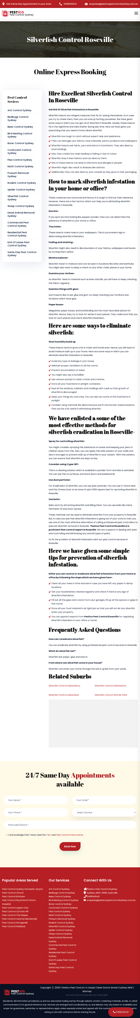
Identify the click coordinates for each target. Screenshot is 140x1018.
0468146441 (70, 3)
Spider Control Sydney (21, 189)
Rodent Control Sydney (22, 183)
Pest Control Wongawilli (14, 922)
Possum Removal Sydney (18, 174)
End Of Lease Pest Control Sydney (19, 244)
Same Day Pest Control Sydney (22, 253)
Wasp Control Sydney (21, 206)
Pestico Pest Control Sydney (102, 889)
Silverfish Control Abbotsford (110, 685)
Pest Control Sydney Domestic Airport (22, 889)
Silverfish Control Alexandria (64, 695)
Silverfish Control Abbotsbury (64, 685)
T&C (48, 834)
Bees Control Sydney (20, 126)
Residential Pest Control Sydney (17, 234)
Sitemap (86, 991)
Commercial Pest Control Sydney (18, 224)
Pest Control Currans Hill (15, 911)
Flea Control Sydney (20, 160)
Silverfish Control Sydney (18, 197)
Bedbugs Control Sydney (18, 118)
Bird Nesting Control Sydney (20, 135)
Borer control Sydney (21, 143)
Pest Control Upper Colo (15, 907)
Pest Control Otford (12, 892)
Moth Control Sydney (20, 166)
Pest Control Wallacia (13, 926)
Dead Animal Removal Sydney (21, 214)
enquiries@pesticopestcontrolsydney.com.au (113, 3)
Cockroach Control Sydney (19, 151)
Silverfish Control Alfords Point (111, 695)
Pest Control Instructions (69, 834)
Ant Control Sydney (19, 110)
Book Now (70, 846)
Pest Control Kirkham (13, 896)
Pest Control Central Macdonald (19, 918)
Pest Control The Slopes (15, 915)
